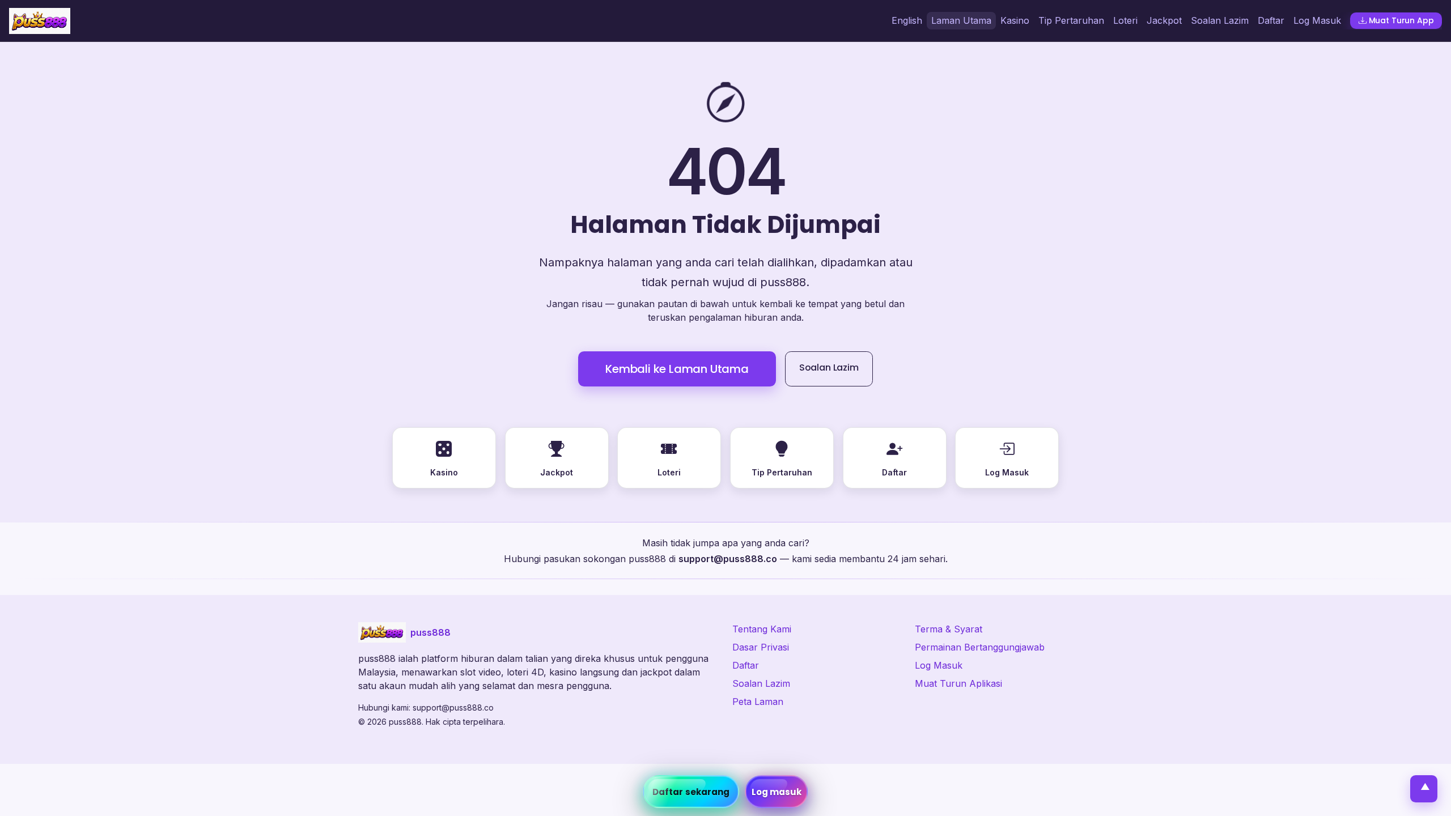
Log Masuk (1317, 20)
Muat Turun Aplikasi (958, 683)
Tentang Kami (761, 629)
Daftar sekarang (691, 792)
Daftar (1271, 20)
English (907, 20)
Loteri (1125, 20)
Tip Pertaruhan (1071, 20)
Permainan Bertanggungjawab (980, 647)
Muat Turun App (1401, 20)
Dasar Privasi (760, 647)
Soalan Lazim (1220, 20)
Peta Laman (757, 701)
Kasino (1014, 20)
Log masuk (777, 792)
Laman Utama (961, 20)
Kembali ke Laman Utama (677, 369)
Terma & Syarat (948, 629)
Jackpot (1164, 20)
